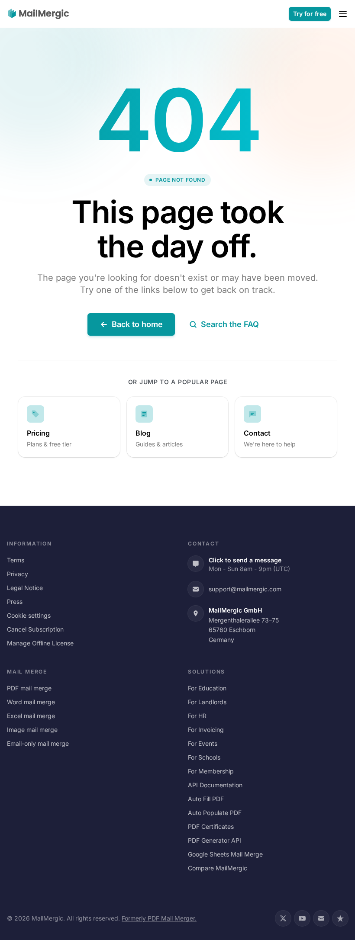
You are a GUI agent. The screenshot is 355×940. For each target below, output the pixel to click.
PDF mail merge (29, 688)
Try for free (309, 13)
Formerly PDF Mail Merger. (159, 918)
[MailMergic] (38, 14)
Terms (15, 560)
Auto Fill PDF (206, 798)
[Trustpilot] (340, 918)
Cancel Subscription (35, 629)
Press (15, 601)
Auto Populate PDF (215, 812)
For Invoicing (206, 729)
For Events (202, 743)
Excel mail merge (31, 715)
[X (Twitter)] (283, 918)
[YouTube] (302, 918)
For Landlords (207, 702)
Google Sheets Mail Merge (225, 854)
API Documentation (215, 785)
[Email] (321, 918)
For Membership (211, 771)
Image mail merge (32, 729)
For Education (207, 688)
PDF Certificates (211, 826)
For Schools (204, 757)
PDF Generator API (214, 840)
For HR (197, 715)
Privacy (17, 573)
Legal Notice (25, 587)
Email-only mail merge (38, 743)
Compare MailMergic (217, 868)
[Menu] (343, 13)
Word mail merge (31, 702)
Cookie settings (29, 615)
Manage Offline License (40, 643)
